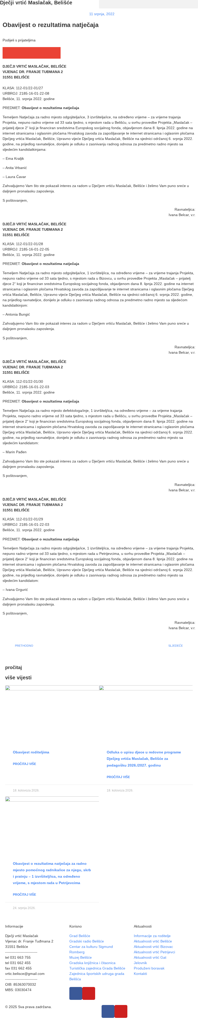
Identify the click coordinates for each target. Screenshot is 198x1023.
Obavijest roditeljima (31, 752)
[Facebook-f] (108, 1011)
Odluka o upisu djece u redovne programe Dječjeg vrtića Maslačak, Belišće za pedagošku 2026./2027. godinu (144, 758)
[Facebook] (75, 993)
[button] (148, 4)
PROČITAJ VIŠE (24, 764)
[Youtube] (88, 993)
